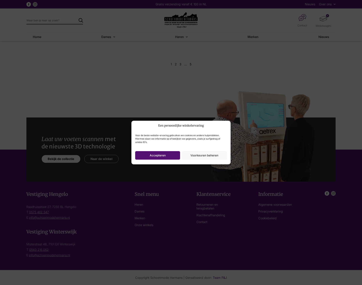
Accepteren (158, 155)
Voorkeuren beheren (204, 155)
